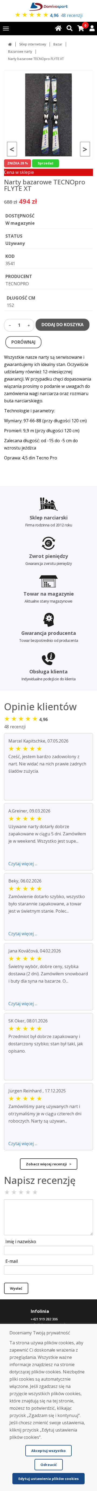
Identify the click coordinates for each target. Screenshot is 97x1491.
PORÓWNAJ (23, 342)
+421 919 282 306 (44, 1319)
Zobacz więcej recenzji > (48, 1164)
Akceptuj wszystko (48, 1450)
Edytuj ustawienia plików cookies (48, 1478)
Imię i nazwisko (20, 1241)
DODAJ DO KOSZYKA (62, 325)
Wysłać (16, 1288)
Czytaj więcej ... (22, 864)
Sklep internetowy (32, 44)
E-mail (11, 1261)
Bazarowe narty (20, 51)
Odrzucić (48, 1464)
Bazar (57, 44)
